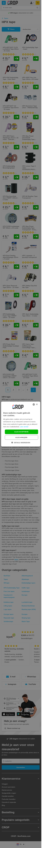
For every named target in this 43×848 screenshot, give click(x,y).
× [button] (37, 404)
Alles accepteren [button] (21, 432)
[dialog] (20, 424)
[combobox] (34, 404)
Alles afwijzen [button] (21, 437)
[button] (20, 442)
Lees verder (24, 427)
